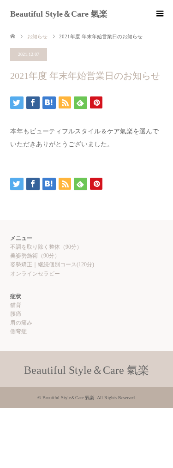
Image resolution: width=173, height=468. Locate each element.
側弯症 (18, 331)
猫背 (15, 305)
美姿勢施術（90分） (35, 255)
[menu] (159, 14)
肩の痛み (21, 322)
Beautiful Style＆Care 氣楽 (58, 13)
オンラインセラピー (35, 273)
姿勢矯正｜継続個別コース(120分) (52, 264)
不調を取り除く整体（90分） (46, 247)
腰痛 (15, 314)
